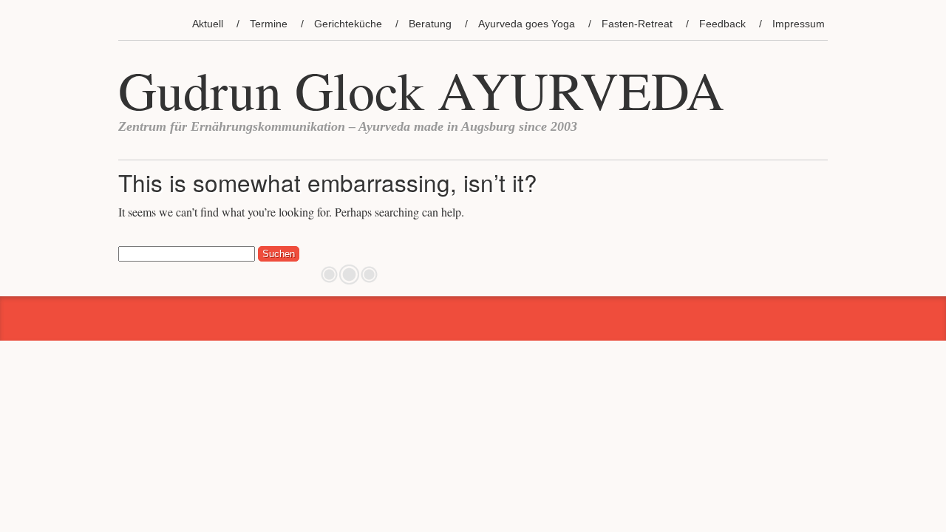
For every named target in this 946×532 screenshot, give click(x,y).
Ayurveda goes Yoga (526, 24)
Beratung (430, 24)
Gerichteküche (348, 24)
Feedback (722, 24)
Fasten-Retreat (637, 24)
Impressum (798, 24)
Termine (268, 24)
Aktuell (207, 24)
